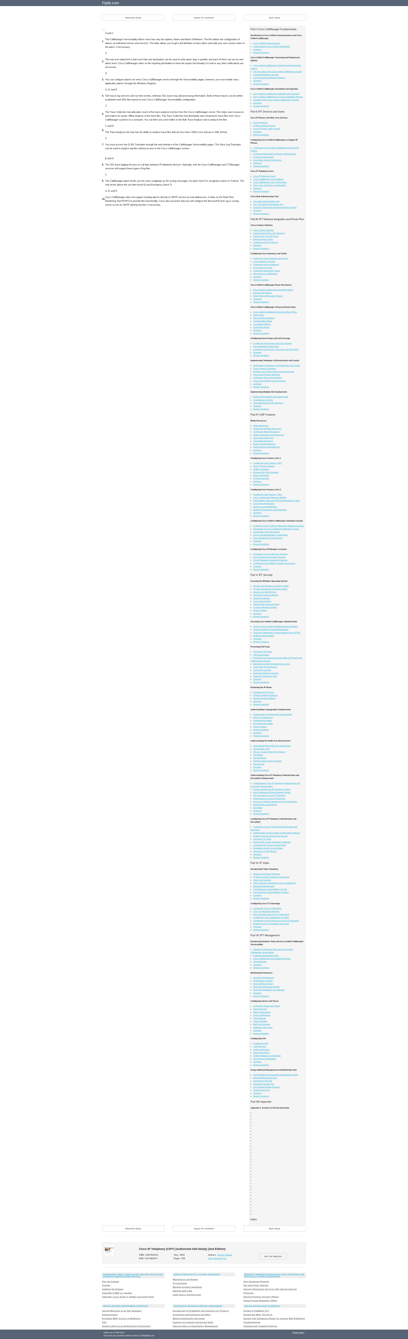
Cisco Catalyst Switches (263, 230)
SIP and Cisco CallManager (265, 274)
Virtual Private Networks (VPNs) (260, 1301)
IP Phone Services (261, 478)
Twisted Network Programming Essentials (125, 1306)
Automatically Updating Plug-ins (260, 1326)
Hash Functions (260, 727)
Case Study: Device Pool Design (267, 160)
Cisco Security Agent (262, 601)
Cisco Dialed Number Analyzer (266, 1087)
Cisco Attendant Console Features (268, 538)
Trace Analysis (259, 1018)
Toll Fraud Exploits (261, 655)
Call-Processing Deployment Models (269, 78)
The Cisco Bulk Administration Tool (268, 204)
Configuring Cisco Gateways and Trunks (270, 258)
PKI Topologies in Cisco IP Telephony (269, 795)
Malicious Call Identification (265, 507)
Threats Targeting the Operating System (270, 589)
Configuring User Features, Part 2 (267, 494)
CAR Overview (259, 1046)
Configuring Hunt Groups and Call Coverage (272, 343)
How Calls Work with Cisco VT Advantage (271, 914)
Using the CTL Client (262, 839)
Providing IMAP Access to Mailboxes (121, 1318)
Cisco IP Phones (260, 123)
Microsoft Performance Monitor (266, 987)
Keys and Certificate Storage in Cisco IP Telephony (275, 802)
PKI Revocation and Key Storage (267, 761)
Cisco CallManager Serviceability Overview (272, 959)
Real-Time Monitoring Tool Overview (269, 990)
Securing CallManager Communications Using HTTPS (276, 633)
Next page (274, 18)
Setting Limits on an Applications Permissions (126, 1326)
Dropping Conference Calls (265, 676)
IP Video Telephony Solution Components (271, 877)
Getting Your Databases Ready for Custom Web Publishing (274, 1318)
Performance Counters (263, 981)
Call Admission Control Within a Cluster (270, 889)
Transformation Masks (262, 321)
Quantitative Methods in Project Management (198, 1306)
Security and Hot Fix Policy (264, 592)
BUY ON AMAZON (273, 1256)
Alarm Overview (260, 1009)
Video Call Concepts (262, 880)
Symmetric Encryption (262, 720)
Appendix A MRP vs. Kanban (117, 1293)
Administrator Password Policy (266, 604)
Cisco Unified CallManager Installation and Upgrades (276, 94)
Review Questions (261, 52)
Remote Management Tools (265, 1078)
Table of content (204, 18)
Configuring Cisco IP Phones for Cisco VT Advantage (276, 921)
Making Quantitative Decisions (189, 1318)
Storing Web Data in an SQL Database (122, 1311)
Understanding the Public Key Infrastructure (272, 746)
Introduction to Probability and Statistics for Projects (201, 1311)
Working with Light (182, 1291)
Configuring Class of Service (265, 242)
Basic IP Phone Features (264, 466)
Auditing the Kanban (112, 1289)
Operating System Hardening (265, 595)
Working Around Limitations (187, 1287)
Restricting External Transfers (266, 673)
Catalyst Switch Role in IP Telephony (269, 233)
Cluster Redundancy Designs (266, 75)
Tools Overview (259, 962)
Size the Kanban (110, 1282)
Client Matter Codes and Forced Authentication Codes (276, 501)
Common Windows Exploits (265, 607)
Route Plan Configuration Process (268, 296)
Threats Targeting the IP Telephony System (271, 789)
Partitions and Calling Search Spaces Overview (273, 372)
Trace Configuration (261, 1015)
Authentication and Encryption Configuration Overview (276, 833)
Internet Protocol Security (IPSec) (261, 1297)
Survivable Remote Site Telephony (268, 403)
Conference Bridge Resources (266, 432)
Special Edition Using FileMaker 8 (262, 1306)
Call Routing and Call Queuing (266, 532)
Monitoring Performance (263, 978)
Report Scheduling (261, 1053)
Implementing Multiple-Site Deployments (270, 397)
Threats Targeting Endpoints (265, 695)
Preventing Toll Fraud (262, 652)
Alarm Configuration (262, 1012)
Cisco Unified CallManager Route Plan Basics (273, 290)
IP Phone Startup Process (264, 126)
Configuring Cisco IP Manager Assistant (270, 554)
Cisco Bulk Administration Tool (266, 201)
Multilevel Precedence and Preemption (270, 510)
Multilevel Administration (263, 636)
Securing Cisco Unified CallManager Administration (275, 626)
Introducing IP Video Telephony (266, 874)
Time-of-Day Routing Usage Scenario (269, 381)
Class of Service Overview (264, 369)
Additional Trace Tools (263, 1027)
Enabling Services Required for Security (270, 836)
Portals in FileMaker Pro (256, 1311)
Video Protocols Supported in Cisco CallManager (274, 883)
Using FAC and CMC (262, 670)
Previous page (133, 18)
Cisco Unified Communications (266, 43)
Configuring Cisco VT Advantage (267, 908)
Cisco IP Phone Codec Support (266, 129)
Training (106, 1285)
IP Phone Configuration (263, 157)
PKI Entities (258, 755)
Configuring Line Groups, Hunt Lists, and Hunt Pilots (275, 349)
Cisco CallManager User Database (268, 179)
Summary (257, 49)
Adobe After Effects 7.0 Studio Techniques (197, 1274)
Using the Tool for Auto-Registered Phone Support (274, 207)
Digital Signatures (261, 730)
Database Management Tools (266, 956)
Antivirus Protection (261, 598)
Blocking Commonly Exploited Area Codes (271, 664)
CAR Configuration (261, 1050)
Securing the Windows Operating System (271, 586)
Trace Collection (260, 1021)
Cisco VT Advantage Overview (266, 911)
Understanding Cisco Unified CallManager (271, 46)
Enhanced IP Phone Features (266, 472)
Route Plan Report (261, 327)
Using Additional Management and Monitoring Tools (275, 1075)
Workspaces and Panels (185, 1279)
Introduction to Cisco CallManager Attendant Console (276, 529)
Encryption (257, 808)
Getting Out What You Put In (257, 1315)
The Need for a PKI (261, 749)
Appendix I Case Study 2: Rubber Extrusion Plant (128, 1297)
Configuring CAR (260, 1043)
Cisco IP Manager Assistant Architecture (270, 560)
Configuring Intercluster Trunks (266, 271)
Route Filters (258, 315)
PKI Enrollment (259, 758)
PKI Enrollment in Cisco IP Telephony (269, 799)
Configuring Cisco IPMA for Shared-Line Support (274, 563)
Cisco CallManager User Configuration (270, 182)
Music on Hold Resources (264, 444)
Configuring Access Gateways (266, 264)
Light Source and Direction (187, 1295)
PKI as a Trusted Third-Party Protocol (269, 752)
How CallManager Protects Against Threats (271, 792)
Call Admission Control (263, 400)
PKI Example (258, 764)
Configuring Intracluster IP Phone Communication (274, 154)
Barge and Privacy (261, 475)
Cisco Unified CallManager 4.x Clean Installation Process (278, 97)
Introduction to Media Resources (267, 429)
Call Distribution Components (266, 346)
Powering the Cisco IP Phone (266, 236)
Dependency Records (262, 1081)
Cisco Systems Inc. (217, 1258)
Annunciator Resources (263, 438)
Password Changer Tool (263, 1084)
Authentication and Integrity (265, 805)
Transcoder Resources (263, 441)
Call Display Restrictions (263, 504)
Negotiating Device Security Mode (268, 848)
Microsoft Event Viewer (263, 984)
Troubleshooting (251, 1322)
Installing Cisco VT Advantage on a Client (271, 924)
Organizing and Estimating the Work (192, 1315)
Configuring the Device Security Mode (269, 845)
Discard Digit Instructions (264, 318)
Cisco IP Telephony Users (264, 176)
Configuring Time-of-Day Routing (267, 378)
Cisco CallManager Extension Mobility (269, 497)
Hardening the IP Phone (263, 692)
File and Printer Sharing (255, 1285)
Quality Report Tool (261, 1090)
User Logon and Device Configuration (269, 185)
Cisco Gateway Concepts (264, 261)
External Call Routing (262, 293)
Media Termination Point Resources (268, 435)
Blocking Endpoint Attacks (264, 698)
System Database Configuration (267, 1056)
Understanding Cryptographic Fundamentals (272, 714)
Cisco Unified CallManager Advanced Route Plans (275, 312)
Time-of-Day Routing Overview (266, 375)
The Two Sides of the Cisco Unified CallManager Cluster (277, 72)
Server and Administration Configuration (270, 535)
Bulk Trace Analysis (261, 1024)
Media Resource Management (266, 447)
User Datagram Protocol (256, 1282)
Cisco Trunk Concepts (262, 268)
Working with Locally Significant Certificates (272, 842)
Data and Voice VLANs (263, 239)
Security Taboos (260, 610)
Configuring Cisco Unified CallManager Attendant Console (278, 526)
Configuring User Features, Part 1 (267, 463)
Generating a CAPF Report (265, 851)
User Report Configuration (264, 1059)
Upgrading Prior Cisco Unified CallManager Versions (276, 100)
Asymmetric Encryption (263, 723)
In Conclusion (180, 1283)
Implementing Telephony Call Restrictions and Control (276, 366)
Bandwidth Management (263, 886)
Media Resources (261, 426)
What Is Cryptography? (263, 717)
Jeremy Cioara (224, 1255)
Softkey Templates (261, 469)
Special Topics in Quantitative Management (195, 1326)
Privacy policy (298, 1333)
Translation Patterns (262, 324)
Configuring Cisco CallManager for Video (271, 917)
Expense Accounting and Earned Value (193, 1322)
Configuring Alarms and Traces (266, 1006)
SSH (104, 1322)
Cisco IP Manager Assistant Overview (269, 557)
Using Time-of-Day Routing (265, 667)
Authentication (109, 1315)
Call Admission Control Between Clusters (271, 892)
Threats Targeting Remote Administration (270, 629)
